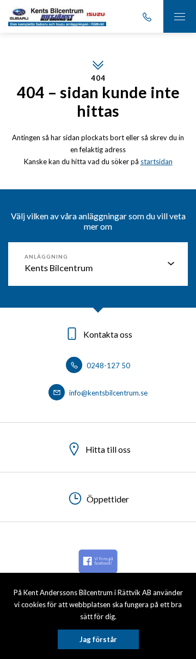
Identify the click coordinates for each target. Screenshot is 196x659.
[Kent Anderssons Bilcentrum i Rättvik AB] (57, 16)
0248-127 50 (107, 365)
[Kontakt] (147, 16)
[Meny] (179, 16)
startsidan (156, 161)
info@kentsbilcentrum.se (108, 392)
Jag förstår (98, 639)
